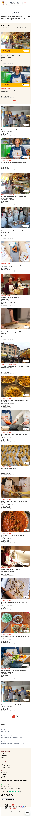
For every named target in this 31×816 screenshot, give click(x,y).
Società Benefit (23, 811)
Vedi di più (15, 100)
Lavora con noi (5, 759)
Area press (4, 755)
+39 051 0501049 (7, 786)
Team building (5, 778)
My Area (3, 764)
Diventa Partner (5, 767)
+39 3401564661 (7, 784)
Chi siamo (3, 753)
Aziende (3, 776)
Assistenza (4, 772)
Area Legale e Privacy (16, 813)
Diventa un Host (5, 765)
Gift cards (3, 774)
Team (2, 757)
